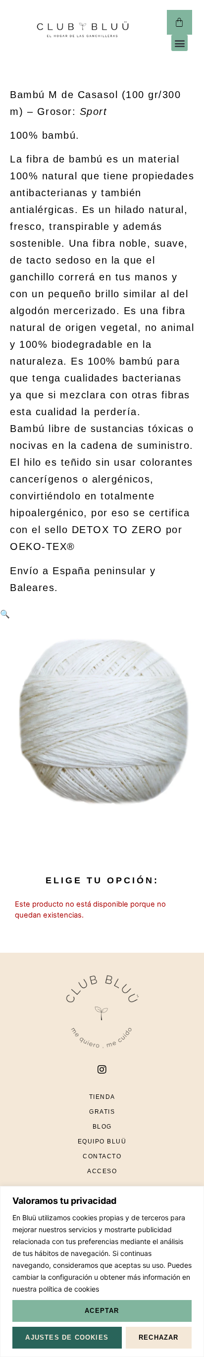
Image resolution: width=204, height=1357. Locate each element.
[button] (179, 43)
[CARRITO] (179, 22)
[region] (102, 1271)
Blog (102, 1126)
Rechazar (159, 1337)
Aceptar (102, 1310)
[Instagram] (102, 1070)
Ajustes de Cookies (66, 1337)
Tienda (102, 1096)
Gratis (102, 1111)
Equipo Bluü (102, 1141)
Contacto (102, 1156)
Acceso (102, 1171)
